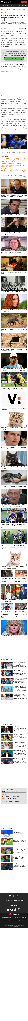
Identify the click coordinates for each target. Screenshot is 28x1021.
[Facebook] (8, 910)
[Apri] (2, 2)
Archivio (16, 905)
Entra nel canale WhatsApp (15, 59)
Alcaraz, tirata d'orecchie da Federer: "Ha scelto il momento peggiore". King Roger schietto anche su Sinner (13, 160)
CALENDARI (4, 5)
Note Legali (11, 920)
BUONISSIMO (14, 918)
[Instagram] (19, 910)
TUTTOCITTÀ (15, 917)
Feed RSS (11, 905)
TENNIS (5, 12)
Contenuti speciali (6, 904)
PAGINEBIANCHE (9, 917)
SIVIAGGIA (24, 917)
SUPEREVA (19, 918)
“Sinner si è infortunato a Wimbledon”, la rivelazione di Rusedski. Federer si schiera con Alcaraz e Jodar (13, 165)
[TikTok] (15, 910)
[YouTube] (11, 910)
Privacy (16, 920)
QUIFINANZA (8, 918)
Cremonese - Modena (13, 801)
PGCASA (4, 917)
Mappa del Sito (22, 904)
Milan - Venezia (12, 798)
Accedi (24, 2)
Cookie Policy (21, 920)
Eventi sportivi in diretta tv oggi (10, 796)
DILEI (20, 917)
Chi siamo (5, 920)
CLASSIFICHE (13, 5)
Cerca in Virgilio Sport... (13, 900)
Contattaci (15, 904)
